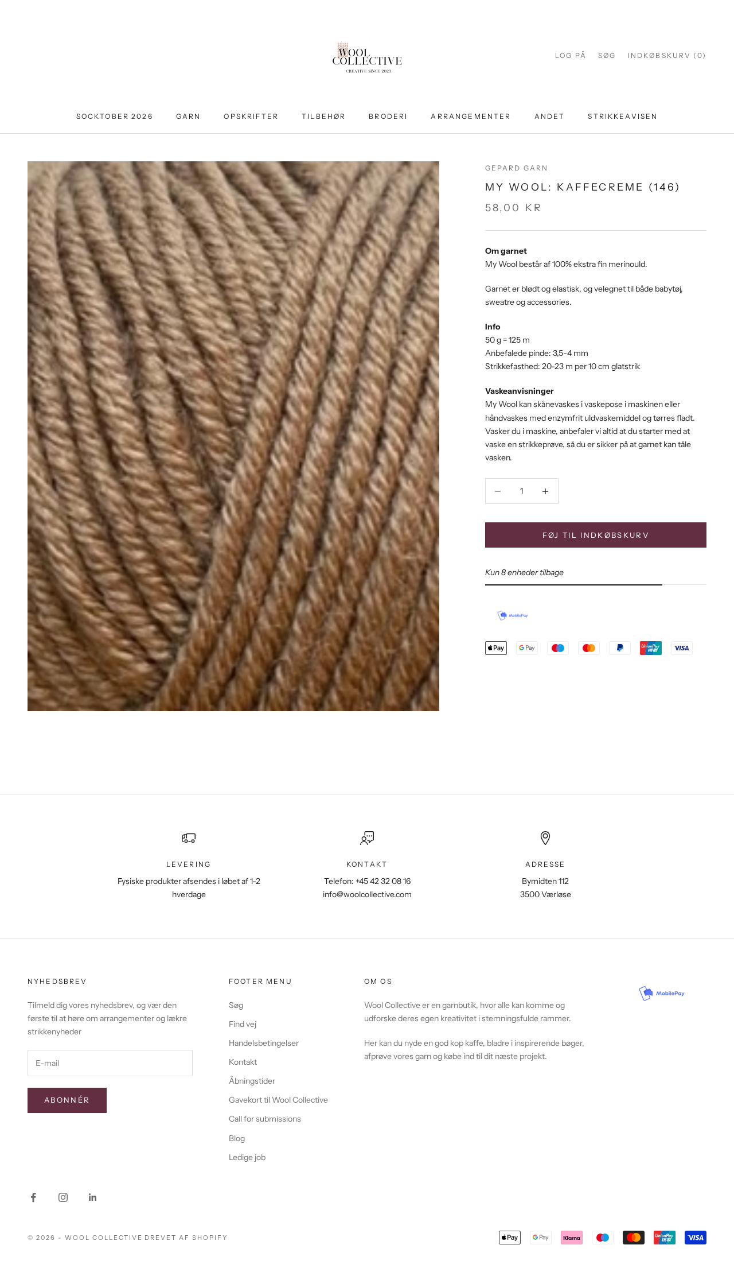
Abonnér (67, 1099)
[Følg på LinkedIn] (93, 1197)
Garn (188, 116)
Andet (549, 116)
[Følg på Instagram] (63, 1197)
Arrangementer (471, 116)
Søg (236, 1005)
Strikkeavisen (623, 116)
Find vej (242, 1024)
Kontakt (243, 1062)
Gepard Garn (517, 168)
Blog (237, 1138)
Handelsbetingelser (264, 1043)
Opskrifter (251, 116)
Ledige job (247, 1157)
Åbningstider (252, 1081)
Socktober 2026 (114, 116)
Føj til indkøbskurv (595, 535)
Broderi (388, 116)
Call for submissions (265, 1119)
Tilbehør (324, 116)
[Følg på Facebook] (33, 1197)
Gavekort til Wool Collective (278, 1100)
